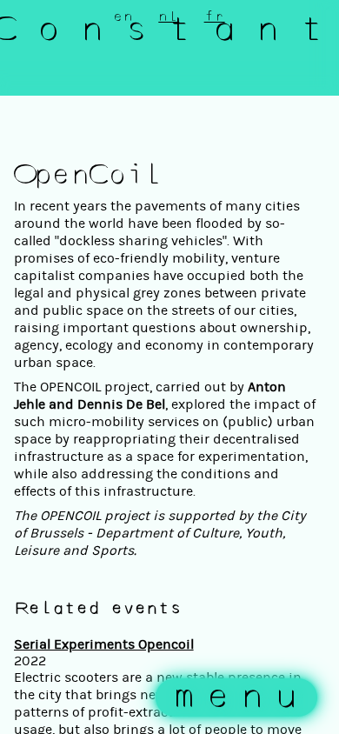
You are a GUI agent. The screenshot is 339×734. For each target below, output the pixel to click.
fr (214, 16)
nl (168, 16)
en (123, 16)
